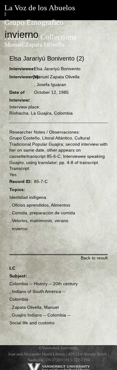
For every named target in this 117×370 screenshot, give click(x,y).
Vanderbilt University (60, 348)
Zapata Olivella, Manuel (35, 307)
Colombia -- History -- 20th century (43, 283)
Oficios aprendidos (30, 205)
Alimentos (60, 205)
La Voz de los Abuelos (39, 7)
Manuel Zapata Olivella (34, 44)
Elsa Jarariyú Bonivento (57, 68)
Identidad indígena (27, 197)
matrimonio (41, 220)
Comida (19, 212)
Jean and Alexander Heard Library (36, 354)
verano (61, 220)
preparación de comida (52, 212)
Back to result (94, 257)
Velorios (19, 220)
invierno (19, 228)
